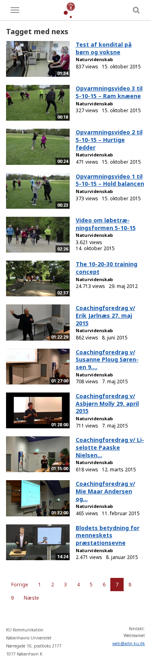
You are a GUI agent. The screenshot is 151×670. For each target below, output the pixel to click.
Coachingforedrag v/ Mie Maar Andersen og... (105, 491)
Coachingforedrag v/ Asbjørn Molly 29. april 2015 (107, 403)
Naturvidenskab (94, 59)
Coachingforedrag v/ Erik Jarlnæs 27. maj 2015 (105, 315)
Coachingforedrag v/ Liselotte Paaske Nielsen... (110, 447)
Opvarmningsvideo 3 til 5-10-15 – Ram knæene (109, 92)
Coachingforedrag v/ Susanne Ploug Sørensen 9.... (107, 359)
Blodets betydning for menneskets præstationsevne (107, 535)
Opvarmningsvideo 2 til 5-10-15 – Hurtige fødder (109, 139)
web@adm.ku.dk (128, 643)
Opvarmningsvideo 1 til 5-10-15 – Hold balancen (110, 180)
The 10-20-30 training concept (106, 267)
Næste (31, 597)
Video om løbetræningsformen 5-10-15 (106, 224)
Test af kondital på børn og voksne (104, 48)
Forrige (19, 584)
